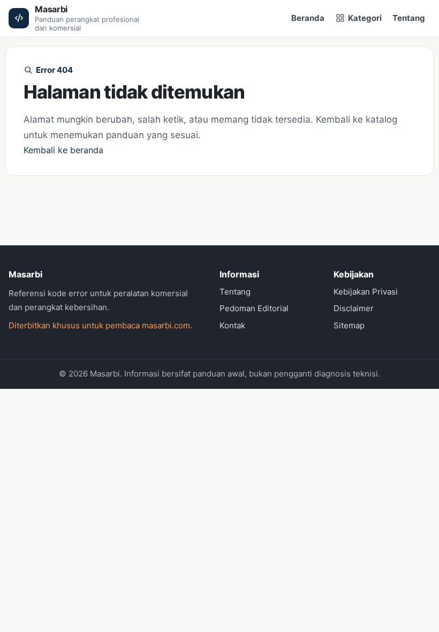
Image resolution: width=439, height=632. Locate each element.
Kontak (232, 325)
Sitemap (349, 325)
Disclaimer (354, 308)
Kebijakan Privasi (366, 292)
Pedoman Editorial (254, 308)
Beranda (307, 18)
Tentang (408, 18)
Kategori (365, 18)
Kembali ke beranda (63, 150)
